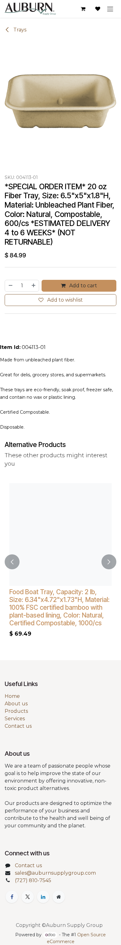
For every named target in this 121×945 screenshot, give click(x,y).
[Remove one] (10, 285)
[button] (12, 561)
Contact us (18, 726)
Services (15, 719)
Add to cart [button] (82, 286)
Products (16, 711)
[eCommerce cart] (83, 8)
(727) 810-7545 (33, 880)
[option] (60, 561)
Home (12, 696)
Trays (19, 30)
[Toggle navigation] (110, 8)
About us (16, 704)
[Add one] (34, 285)
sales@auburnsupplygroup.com (55, 873)
